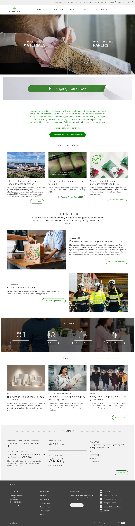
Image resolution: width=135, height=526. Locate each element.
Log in (120, 2)
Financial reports (45, 511)
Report (92, 451)
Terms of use (93, 523)
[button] (70, 2)
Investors (121, 473)
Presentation (94, 462)
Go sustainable (45, 503)
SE (119, 522)
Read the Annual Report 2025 (72, 197)
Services (85, 9)
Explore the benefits (117, 199)
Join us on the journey (116, 261)
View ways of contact (17, 506)
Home (12, 484)
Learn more (37, 201)
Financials (93, 455)
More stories (120, 417)
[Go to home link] (14, 9)
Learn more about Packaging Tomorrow (68, 135)
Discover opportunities (54, 301)
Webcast (93, 458)
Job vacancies (44, 499)
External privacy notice (106, 523)
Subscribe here (77, 505)
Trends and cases (45, 507)
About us (43, 495)
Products (43, 514)
